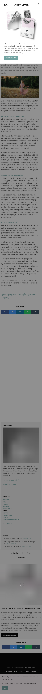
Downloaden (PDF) (11, 57)
